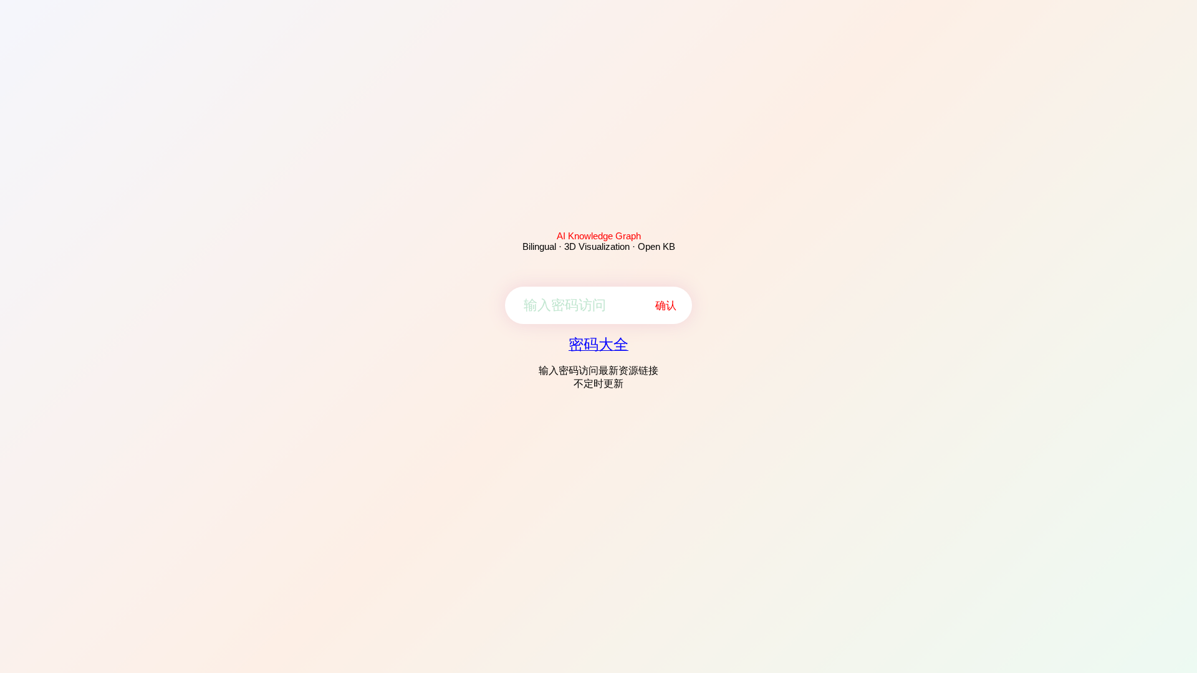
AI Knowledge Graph (599, 236)
